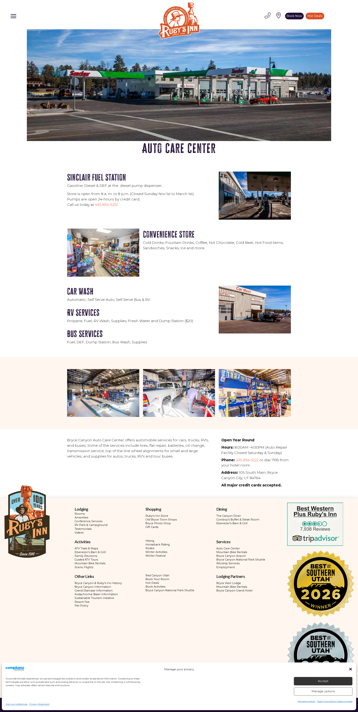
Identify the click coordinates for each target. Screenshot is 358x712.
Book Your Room (157, 579)
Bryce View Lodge (228, 583)
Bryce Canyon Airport (231, 556)
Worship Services (228, 563)
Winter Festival (155, 555)
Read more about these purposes (334, 701)
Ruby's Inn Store (156, 516)
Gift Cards (151, 527)
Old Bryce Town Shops (161, 519)
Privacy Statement (39, 704)
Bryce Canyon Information (93, 586)
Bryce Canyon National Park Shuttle (240, 559)
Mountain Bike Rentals (90, 563)
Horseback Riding (157, 544)
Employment (225, 567)
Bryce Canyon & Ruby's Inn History (98, 583)
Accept (323, 681)
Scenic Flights (84, 567)
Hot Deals (152, 583)
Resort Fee (82, 602)
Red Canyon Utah (157, 575)
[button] (350, 669)
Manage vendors (306, 701)
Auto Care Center (228, 548)
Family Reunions (86, 556)
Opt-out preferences (16, 704)
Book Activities (155, 586)
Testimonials (83, 529)
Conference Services (88, 521)
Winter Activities (156, 552)
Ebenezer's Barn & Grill (231, 523)
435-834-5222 (247, 460)
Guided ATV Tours (86, 559)
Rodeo (150, 548)
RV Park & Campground (91, 525)
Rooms (80, 513)
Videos (79, 532)
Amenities (81, 517)
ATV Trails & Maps (86, 548)
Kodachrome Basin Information (96, 594)
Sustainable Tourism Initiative (94, 598)
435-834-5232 (106, 204)
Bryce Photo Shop (158, 523)
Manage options (323, 691)
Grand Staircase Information (94, 590)
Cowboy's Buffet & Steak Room (237, 519)
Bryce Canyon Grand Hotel (234, 590)
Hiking (149, 540)
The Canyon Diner (228, 516)
